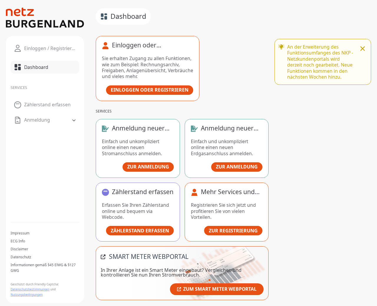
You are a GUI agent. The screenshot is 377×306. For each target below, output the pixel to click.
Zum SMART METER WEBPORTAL (220, 289)
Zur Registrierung (233, 230)
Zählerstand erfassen (140, 230)
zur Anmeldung (148, 166)
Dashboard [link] (128, 16)
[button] (45, 120)
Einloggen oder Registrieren (149, 90)
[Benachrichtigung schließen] (362, 49)
